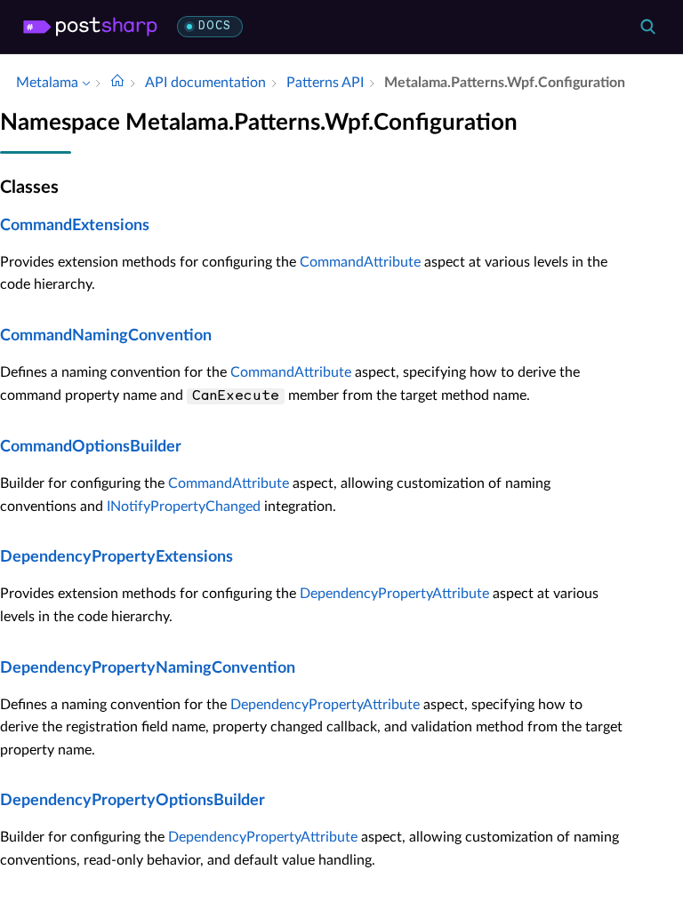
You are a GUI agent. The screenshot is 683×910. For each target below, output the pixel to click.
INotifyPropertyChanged (184, 506)
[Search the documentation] (647, 26)
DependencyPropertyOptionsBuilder (132, 801)
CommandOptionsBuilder (90, 447)
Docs (214, 26)
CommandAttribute (360, 262)
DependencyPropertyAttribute (394, 594)
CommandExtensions (74, 226)
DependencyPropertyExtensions (116, 557)
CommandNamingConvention (106, 336)
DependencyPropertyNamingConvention (147, 668)
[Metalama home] (90, 26)
